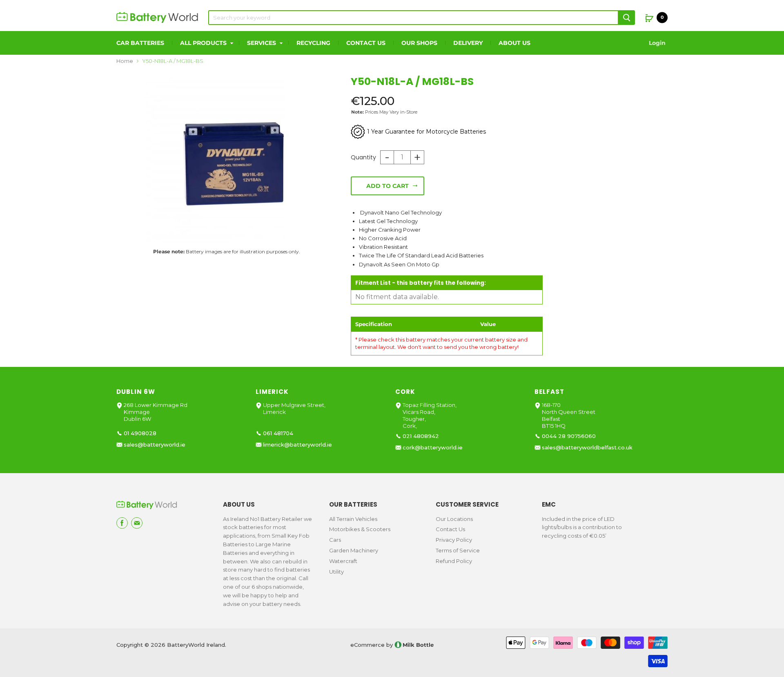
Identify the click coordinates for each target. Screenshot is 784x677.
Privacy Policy (454, 539)
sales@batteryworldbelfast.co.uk (587, 448)
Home (124, 61)
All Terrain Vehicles (353, 519)
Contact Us (365, 43)
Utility (336, 571)
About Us (514, 43)
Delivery (468, 43)
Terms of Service (458, 550)
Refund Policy (454, 561)
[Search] (627, 17)
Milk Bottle (418, 644)
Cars (335, 539)
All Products (204, 43)
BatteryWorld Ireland (196, 644)
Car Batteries (140, 43)
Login (657, 43)
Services (262, 43)
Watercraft (343, 561)
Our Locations (454, 519)
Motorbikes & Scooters (359, 529)
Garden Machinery (353, 550)
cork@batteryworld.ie (433, 448)
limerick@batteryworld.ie (297, 445)
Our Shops (419, 43)
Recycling (313, 43)
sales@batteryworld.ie (154, 445)
